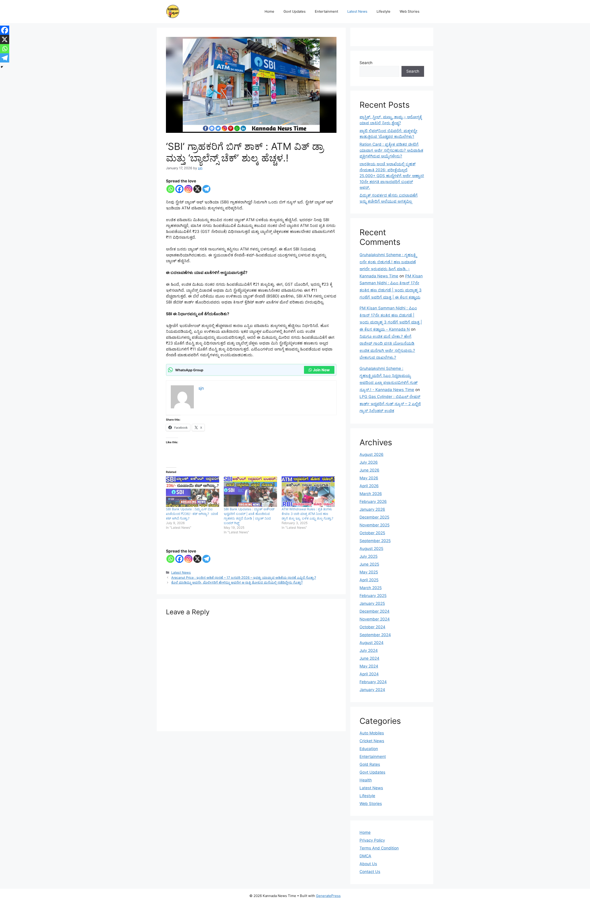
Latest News (357, 11)
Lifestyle (383, 11)
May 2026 (369, 478)
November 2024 (375, 619)
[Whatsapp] (170, 189)
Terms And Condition (379, 848)
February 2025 (373, 595)
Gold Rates (370, 764)
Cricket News (372, 741)
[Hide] (2, 67)
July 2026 (369, 462)
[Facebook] (179, 189)
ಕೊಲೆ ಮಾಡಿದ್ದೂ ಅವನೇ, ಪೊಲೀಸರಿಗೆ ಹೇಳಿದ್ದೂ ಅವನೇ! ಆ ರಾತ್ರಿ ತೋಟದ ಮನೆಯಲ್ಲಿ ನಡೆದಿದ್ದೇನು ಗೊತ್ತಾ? (237, 582)
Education (369, 748)
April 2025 (369, 580)
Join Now (321, 370)
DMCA (365, 856)
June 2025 (369, 564)
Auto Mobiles (372, 733)
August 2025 (371, 548)
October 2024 (372, 627)
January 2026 (372, 509)
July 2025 (369, 556)
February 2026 (373, 501)
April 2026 (369, 486)
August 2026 (372, 454)
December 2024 (374, 611)
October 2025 (372, 533)
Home (269, 11)
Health (366, 780)
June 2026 (369, 470)
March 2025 (371, 587)
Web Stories (409, 11)
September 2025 (375, 540)
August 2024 (372, 642)
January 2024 (372, 689)
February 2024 (373, 682)
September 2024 (375, 635)
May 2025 (369, 572)
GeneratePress (328, 896)
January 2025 (372, 603)
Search (366, 62)
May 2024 (369, 666)
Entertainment (326, 11)
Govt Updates (294, 11)
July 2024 (369, 650)
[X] (197, 189)
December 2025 (374, 517)
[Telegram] (206, 189)
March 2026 (371, 493)
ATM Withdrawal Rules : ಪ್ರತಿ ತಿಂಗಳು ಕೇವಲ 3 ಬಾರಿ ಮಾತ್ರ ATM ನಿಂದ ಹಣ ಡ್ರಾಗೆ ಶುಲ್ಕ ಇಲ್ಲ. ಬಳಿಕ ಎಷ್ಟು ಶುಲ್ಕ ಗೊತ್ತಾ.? (307, 513)
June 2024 (369, 658)
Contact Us (370, 871)
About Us (368, 863)
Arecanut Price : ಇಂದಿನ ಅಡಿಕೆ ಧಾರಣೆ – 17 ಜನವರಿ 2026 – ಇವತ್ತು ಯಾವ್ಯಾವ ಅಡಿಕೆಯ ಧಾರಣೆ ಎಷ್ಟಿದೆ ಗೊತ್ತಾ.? (243, 577)
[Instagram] (188, 189)
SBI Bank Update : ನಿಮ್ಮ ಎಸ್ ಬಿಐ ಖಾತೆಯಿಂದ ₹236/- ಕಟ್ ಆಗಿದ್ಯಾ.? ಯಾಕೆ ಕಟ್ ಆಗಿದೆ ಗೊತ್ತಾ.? (192, 513)
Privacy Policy (372, 840)
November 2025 (374, 525)
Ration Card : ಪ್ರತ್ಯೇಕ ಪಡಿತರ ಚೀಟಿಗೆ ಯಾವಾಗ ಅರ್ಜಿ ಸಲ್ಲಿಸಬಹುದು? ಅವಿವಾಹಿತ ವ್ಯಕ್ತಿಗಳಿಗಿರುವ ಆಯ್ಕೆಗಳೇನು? (391, 150)
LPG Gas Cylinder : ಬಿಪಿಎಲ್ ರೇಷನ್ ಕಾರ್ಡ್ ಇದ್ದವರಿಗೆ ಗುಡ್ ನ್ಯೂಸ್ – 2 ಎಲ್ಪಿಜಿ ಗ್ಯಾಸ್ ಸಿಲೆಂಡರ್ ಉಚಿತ (390, 403)
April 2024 (369, 674)
